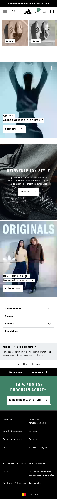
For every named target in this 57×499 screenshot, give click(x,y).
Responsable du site (12, 439)
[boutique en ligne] (28, 13)
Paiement (33, 439)
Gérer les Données (38, 464)
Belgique (33, 494)
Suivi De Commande (12, 431)
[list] (28, 34)
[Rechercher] (44, 11)
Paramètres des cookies (14, 464)
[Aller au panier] (52, 11)
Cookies (7, 472)
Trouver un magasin (38, 447)
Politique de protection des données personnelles (41, 473)
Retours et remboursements (37, 421)
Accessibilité (35, 483)
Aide (5, 447)
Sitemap (33, 431)
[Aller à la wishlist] (12, 11)
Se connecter (16, 372)
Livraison (7, 420)
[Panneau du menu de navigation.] (5, 11)
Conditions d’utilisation (14, 483)
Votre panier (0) (40, 372)
